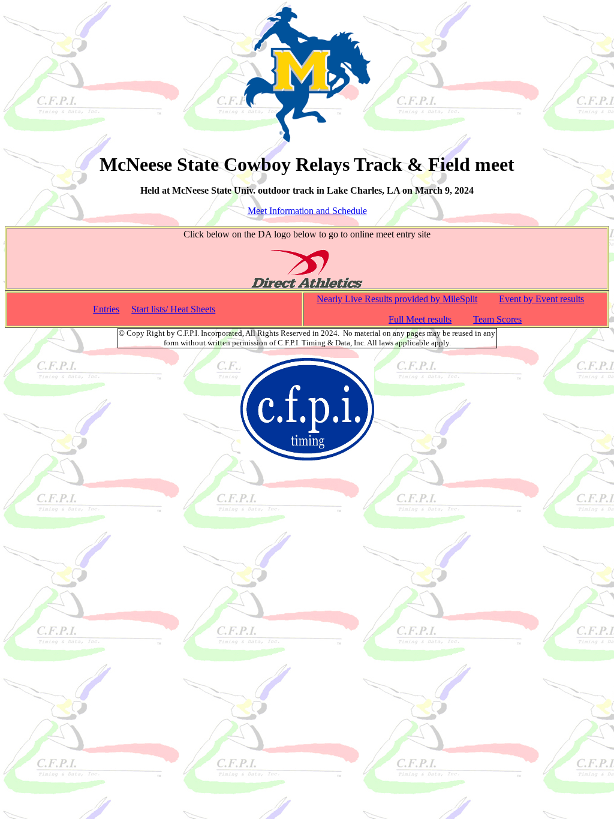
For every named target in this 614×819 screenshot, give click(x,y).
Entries (106, 309)
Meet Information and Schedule (307, 211)
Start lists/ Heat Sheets (173, 309)
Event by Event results (541, 299)
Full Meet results (420, 319)
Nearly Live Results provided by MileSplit (397, 299)
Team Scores (497, 319)
